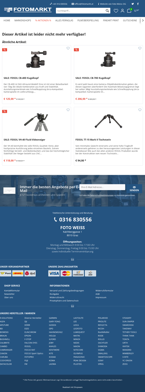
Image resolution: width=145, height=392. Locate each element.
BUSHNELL (5, 339)
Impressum (101, 297)
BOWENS (4, 332)
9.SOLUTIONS (6, 318)
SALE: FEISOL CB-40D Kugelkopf (21, 78)
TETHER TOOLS (129, 332)
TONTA (125, 339)
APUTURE (4, 325)
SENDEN (134, 190)
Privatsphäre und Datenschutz (64, 300)
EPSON (27, 335)
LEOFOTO (77, 328)
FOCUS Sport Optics (33, 353)
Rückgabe (54, 294)
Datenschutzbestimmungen (102, 195)
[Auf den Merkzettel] (68, 48)
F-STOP (27, 339)
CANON (3, 353)
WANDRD (126, 349)
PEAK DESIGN (79, 360)
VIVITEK (125, 346)
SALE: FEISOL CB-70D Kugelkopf (92, 78)
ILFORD (52, 339)
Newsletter (9, 294)
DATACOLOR (6, 364)
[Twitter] (132, 4)
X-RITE (125, 357)
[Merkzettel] (116, 10)
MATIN (76, 335)
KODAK (52, 357)
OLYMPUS (78, 353)
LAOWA (52, 364)
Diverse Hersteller (32, 318)
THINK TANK (128, 335)
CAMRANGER (6, 349)
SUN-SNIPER (128, 321)
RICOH (101, 328)
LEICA (76, 325)
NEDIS (76, 342)
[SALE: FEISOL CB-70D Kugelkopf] (108, 59)
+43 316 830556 (60, 4)
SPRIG (101, 364)
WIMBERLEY (128, 353)
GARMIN (53, 318)
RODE (100, 335)
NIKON (76, 346)
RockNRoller (103, 332)
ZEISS (125, 364)
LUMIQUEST (79, 332)
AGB (98, 294)
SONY (100, 360)
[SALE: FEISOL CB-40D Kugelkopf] (37, 59)
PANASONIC (79, 357)
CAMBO (3, 346)
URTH (125, 342)
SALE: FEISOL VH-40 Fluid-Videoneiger (24, 139)
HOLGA (52, 335)
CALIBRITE (4, 342)
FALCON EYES (30, 342)
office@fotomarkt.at (84, 4)
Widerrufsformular (104, 290)
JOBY (51, 342)
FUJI (26, 360)
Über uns (8, 297)
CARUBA (4, 357)
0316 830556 (75, 219)
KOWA (52, 360)
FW (25, 364)
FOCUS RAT (29, 349)
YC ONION (127, 360)
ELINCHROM (30, 332)
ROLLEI (101, 339)
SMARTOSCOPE (105, 357)
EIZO (26, 328)
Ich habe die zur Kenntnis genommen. (107, 195)
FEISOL (27, 346)
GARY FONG (54, 321)
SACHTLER (103, 342)
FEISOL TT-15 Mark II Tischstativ (93, 139)
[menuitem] (83, 10)
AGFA (2, 321)
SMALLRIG (102, 353)
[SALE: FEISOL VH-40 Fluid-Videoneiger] (37, 121)
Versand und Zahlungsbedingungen (67, 290)
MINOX (76, 339)
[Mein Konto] (122, 10)
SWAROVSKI (128, 325)
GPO (51, 328)
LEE (75, 321)
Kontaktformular (12, 290)
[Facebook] (138, 4)
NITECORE (78, 349)
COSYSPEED (5, 360)
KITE (51, 353)
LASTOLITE (78, 318)
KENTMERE (54, 349)
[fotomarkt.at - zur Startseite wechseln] (28, 10)
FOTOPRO (29, 357)
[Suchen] (107, 10)
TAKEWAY (127, 328)
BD (1, 328)
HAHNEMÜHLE (56, 332)
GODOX (52, 325)
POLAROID (103, 318)
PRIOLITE (102, 321)
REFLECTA (102, 325)
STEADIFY (126, 318)
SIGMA (101, 349)
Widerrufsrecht (57, 297)
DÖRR (27, 325)
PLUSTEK (77, 364)
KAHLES (52, 346)
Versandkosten (66, 380)
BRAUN (3, 335)
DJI (25, 321)
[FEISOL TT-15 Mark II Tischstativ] (108, 121)
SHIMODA (102, 346)
